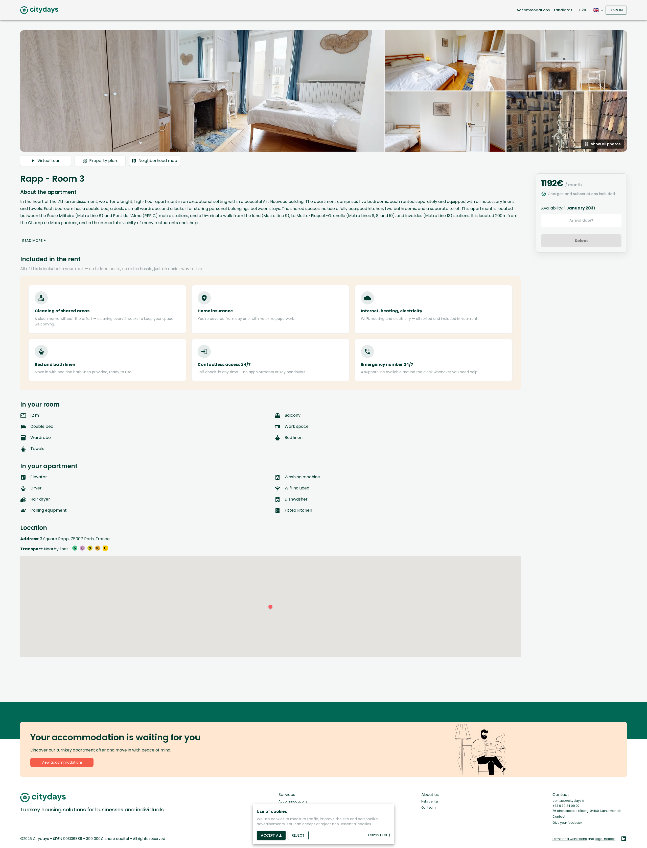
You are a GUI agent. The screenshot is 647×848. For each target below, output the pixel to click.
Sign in (616, 10)
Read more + (34, 240)
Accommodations (533, 10)
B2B (582, 10)
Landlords (563, 10)
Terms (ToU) (378, 835)
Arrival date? (581, 220)
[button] (323, 91)
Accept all (271, 835)
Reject (298, 835)
